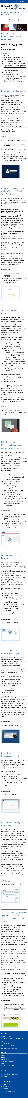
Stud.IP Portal (8, 725)
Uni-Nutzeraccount (9, 144)
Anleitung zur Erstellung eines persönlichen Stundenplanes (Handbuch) (12, 525)
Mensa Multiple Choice (11, 986)
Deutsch (18, 1)
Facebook (5, 1084)
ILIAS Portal (7, 794)
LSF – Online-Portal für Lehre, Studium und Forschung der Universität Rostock (15, 516)
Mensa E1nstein (9, 978)
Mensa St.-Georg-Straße (11, 990)
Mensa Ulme (7, 982)
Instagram (5, 1088)
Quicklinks (22, 20)
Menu (3, 20)
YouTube (5, 1086)
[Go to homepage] (14, 7)
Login (25, 1)
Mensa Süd (7, 973)
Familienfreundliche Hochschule (9, 1074)
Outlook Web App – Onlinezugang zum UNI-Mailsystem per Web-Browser (15, 280)
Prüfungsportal (8, 622)
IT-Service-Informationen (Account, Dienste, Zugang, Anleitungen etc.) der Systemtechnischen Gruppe (15, 158)
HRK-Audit (4, 1076)
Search (12, 20)
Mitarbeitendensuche (10, 884)
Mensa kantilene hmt (10, 993)
